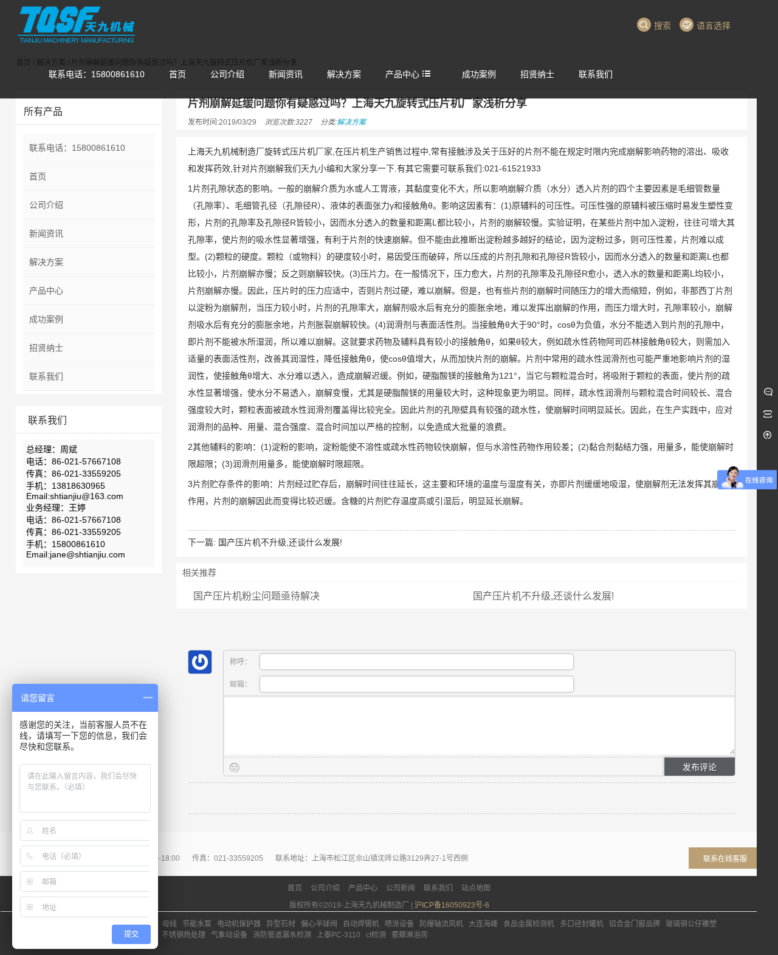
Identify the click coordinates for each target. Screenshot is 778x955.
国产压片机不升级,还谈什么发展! (280, 542)
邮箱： (241, 684)
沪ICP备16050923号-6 (452, 905)
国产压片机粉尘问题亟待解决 (256, 596)
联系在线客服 (725, 859)
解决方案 (351, 122)
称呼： (241, 662)
